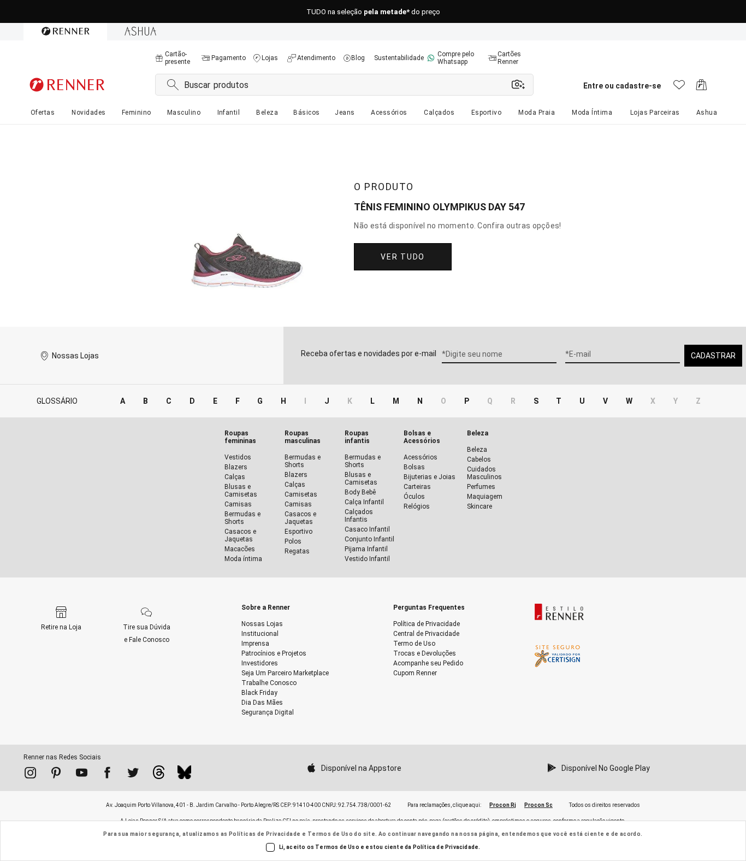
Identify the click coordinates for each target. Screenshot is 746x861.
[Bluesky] (184, 775)
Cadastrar (713, 355)
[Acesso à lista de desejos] (679, 87)
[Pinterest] (56, 774)
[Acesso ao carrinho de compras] (701, 87)
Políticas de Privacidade (265, 834)
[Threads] (158, 775)
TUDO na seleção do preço (373, 12)
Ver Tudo (402, 256)
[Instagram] (30, 774)
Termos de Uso (330, 834)
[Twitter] (133, 774)
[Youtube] (81, 774)
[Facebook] (107, 774)
